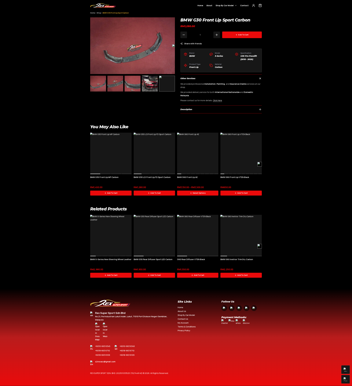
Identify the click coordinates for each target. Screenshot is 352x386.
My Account (183, 322)
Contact (244, 5)
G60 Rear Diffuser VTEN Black (191, 259)
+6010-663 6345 (102, 346)
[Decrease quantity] (183, 35)
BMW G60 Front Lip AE (187, 177)
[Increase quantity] (216, 35)
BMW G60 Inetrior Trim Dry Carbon (236, 259)
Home (200, 5)
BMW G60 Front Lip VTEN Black (234, 177)
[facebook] (224, 308)
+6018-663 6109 (102, 355)
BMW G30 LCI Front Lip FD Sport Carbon (152, 177)
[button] (173, 45)
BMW (192, 56)
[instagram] (232, 308)
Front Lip (194, 67)
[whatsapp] (246, 308)
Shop (99, 13)
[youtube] (239, 308)
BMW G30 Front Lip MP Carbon (104, 177)
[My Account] (253, 5)
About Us (182, 311)
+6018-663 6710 (102, 350)
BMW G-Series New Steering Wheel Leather (110, 259)
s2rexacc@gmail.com (105, 361)
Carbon (218, 67)
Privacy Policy (184, 330)
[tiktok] (254, 308)
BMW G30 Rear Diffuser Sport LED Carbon (153, 259)
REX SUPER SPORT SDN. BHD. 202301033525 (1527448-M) (116, 373)
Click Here (217, 100)
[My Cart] (260, 5)
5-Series (219, 56)
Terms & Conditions (187, 326)
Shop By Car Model (225, 5)
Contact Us (183, 319)
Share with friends (193, 43)
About (209, 5)
